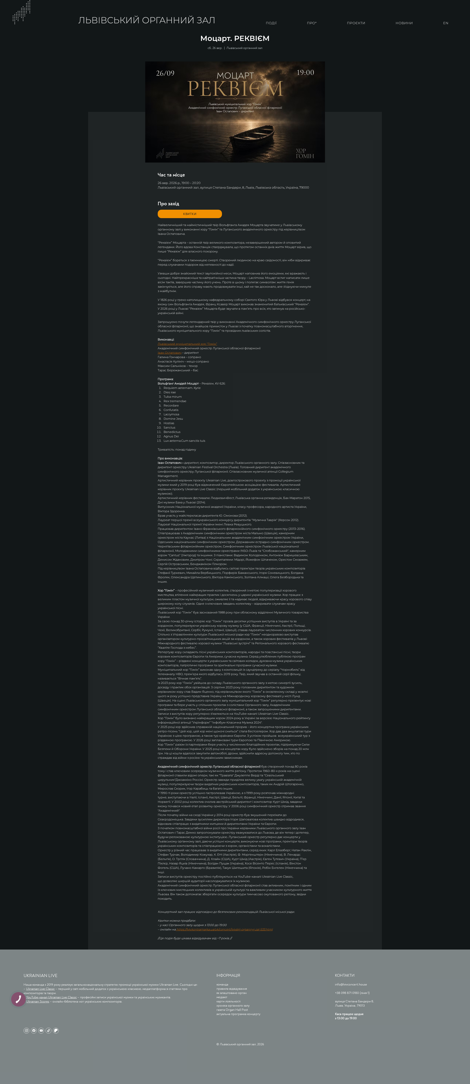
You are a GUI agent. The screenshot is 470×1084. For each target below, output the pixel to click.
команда (222, 984)
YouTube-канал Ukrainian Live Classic (51, 997)
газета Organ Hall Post (232, 1010)
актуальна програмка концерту (238, 1014)
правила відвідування (231, 989)
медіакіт (221, 997)
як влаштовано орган (231, 993)
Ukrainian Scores (37, 1001)
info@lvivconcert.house (351, 984)
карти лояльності (228, 1001)
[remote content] (190, 214)
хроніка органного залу (233, 1005)
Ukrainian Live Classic (40, 989)
